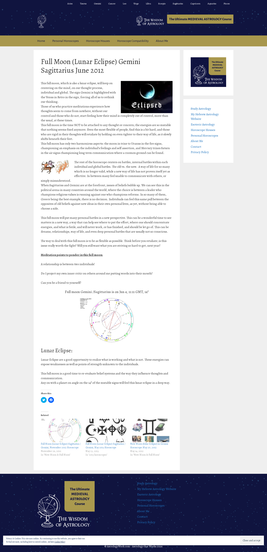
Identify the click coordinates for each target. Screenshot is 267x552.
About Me (162, 40)
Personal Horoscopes (65, 40)
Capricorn (195, 3)
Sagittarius (178, 3)
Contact (196, 147)
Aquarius (212, 3)
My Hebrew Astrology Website (156, 489)
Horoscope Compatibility (133, 40)
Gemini (97, 3)
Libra (148, 3)
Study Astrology (201, 109)
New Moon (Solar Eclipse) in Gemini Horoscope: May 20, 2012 (149, 445)
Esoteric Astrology (203, 124)
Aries (70, 3)
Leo (124, 3)
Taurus (83, 3)
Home (41, 40)
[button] (183, 21)
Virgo (136, 3)
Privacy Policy (200, 152)
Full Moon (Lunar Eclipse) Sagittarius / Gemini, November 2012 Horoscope (61, 445)
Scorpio (161, 3)
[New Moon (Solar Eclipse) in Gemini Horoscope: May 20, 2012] (150, 430)
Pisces (227, 3)
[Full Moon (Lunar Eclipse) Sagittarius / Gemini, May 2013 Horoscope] (106, 430)
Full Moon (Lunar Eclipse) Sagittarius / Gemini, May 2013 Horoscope (106, 445)
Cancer (112, 3)
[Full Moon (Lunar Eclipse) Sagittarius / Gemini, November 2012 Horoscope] (61, 430)
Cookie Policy (59, 541)
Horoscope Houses (98, 40)
